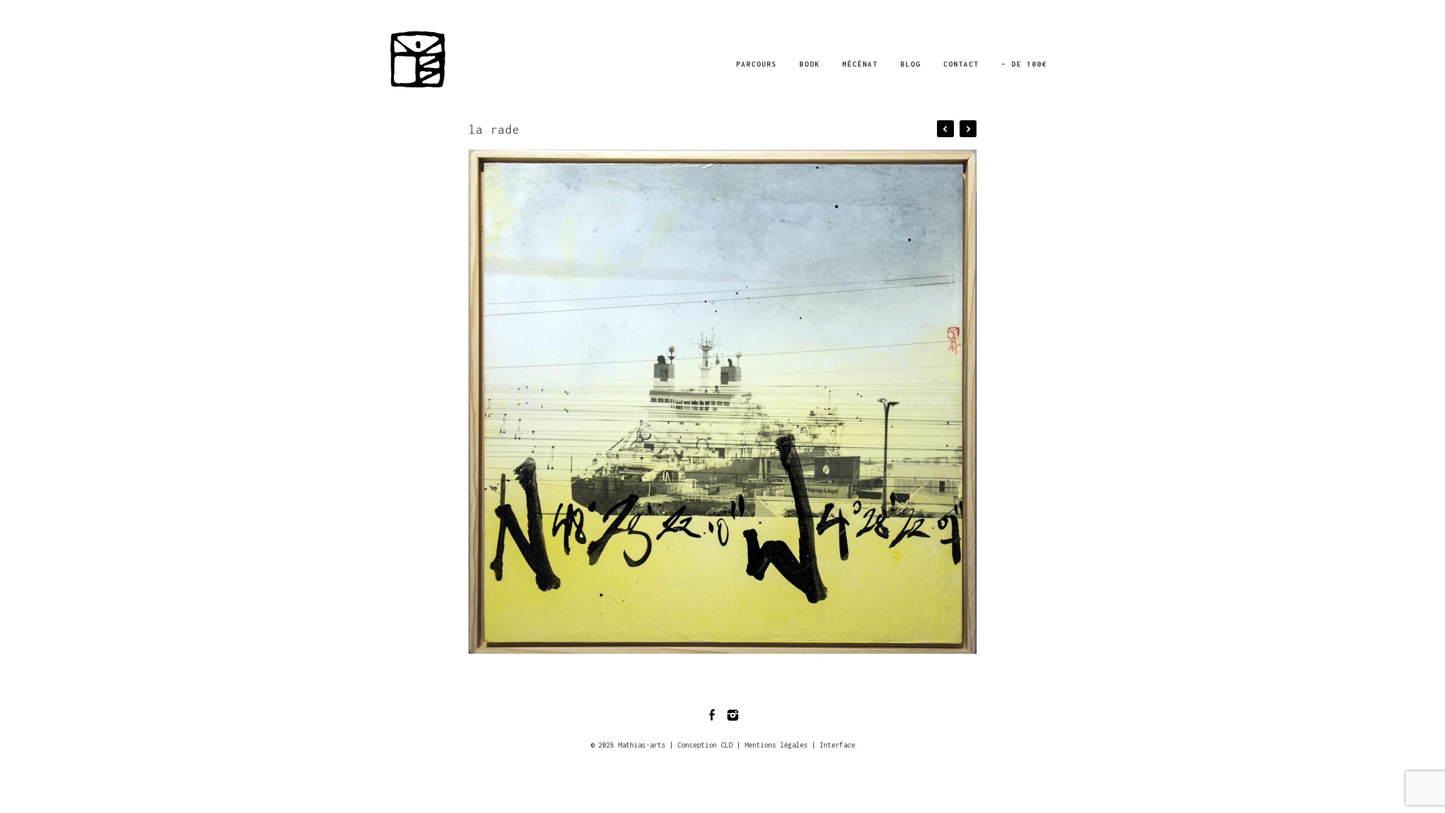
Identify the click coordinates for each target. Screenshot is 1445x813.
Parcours (756, 64)
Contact (961, 64)
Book (809, 64)
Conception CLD (705, 745)
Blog (910, 64)
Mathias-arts (641, 745)
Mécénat (860, 64)
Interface (837, 745)
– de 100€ (1024, 64)
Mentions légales (776, 745)
